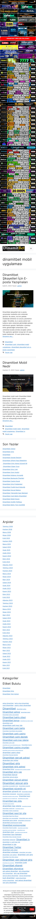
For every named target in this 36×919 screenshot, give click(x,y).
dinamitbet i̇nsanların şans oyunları (10, 796)
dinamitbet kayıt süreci (23, 798)
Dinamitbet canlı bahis (14, 728)
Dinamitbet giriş (11, 763)
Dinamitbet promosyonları (14, 825)
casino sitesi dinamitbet (22, 705)
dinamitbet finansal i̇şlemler (10, 755)
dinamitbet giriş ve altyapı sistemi (22, 769)
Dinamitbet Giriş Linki (10, 469)
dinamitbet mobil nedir (13, 429)
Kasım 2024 (7, 556)
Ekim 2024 (6, 559)
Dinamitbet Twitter (12, 847)
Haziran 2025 (7, 541)
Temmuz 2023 (8, 603)
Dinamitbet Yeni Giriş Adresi (10, 857)
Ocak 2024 (6, 585)
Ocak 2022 (6, 656)
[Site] (18, 65)
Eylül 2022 (6, 633)
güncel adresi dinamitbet (10, 876)
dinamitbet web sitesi (10, 850)
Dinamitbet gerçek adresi (16, 757)
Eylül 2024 (6, 562)
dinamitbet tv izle (9, 844)
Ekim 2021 (6, 665)
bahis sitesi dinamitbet (22, 703)
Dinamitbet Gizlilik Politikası (12, 502)
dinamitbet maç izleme (12, 806)
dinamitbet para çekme (10, 820)
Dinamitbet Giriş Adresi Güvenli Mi (15, 463)
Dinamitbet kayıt (24, 796)
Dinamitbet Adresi (9, 449)
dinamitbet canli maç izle (12, 725)
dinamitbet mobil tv (19, 808)
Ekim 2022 (6, 630)
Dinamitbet (9, 342)
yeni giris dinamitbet (10, 882)
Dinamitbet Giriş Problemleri (12, 484)
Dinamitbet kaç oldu (12, 801)
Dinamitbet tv (20, 431)
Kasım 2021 (7, 662)
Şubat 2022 (7, 653)
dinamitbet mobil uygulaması (11, 810)
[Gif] (18, 104)
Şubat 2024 (7, 582)
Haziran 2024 (7, 571)
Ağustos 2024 (7, 565)
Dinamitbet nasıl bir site (14, 813)
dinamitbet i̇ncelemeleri (23, 794)
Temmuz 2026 (8, 526)
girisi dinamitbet (8, 873)
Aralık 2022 (7, 624)
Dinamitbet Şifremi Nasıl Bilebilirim (15, 460)
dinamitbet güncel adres (10, 777)
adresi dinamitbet (8, 703)
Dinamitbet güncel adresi (15, 780)
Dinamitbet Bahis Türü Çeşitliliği (14, 505)
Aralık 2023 (7, 588)
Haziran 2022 (7, 642)
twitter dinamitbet (8, 880)
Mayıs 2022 (7, 644)
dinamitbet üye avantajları (8, 862)
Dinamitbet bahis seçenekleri (11, 714)
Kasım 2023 (7, 591)
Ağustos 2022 (7, 636)
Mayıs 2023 (7, 609)
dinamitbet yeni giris (25, 855)
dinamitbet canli (10, 344)
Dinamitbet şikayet (12, 865)
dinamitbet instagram (9, 794)
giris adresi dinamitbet (10, 871)
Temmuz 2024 (8, 568)
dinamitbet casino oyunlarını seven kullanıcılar (13, 750)
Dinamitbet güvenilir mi (14, 788)
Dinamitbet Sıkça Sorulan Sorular (12, 837)
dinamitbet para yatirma (26, 818)
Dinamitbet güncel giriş (15, 783)
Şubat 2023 (7, 618)
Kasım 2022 (7, 627)
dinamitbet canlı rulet (8, 742)
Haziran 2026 (7, 529)
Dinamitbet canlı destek (15, 736)
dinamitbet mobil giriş (9, 808)
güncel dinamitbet (25, 876)
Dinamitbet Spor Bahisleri (12, 834)
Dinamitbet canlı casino (14, 733)
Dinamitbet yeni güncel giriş (17, 859)
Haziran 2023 (7, 606)
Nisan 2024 (7, 577)
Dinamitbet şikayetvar (13, 868)
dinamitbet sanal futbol (23, 827)
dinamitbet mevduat (26, 806)
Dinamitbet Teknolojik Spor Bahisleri (15, 493)
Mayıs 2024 (7, 574)
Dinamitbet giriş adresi (14, 766)
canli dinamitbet (8, 705)
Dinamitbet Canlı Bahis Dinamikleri (15, 496)
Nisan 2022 (7, 647)
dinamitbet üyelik (21, 862)
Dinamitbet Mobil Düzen (11, 499)
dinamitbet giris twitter (10, 760)
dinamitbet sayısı (21, 830)
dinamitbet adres (21, 709)
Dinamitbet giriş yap (12, 772)
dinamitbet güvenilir (24, 786)
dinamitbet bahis (25, 712)
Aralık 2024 (7, 553)
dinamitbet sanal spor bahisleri (9, 830)
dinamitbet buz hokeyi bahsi (26, 720)
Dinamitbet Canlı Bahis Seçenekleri (12, 731)
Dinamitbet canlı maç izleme (15, 740)
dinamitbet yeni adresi (10, 855)
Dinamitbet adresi (11, 712)
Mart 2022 (6, 650)
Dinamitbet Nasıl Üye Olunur (10, 816)
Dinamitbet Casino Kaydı (11, 481)
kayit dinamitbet (9, 878)
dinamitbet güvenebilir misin (10, 786)
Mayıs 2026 (7, 532)
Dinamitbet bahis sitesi (14, 717)
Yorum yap (8, 352)
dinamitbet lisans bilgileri (8, 803)
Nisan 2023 (7, 612)
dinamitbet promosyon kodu (12, 823)
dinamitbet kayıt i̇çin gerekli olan (10, 798)
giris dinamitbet (24, 871)
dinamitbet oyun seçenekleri (10, 818)
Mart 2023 (6, 615)
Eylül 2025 (6, 538)
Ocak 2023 (6, 621)
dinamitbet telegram (9, 840)
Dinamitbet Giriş (8, 452)
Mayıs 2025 (7, 544)
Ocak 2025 (6, 550)
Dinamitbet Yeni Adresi (11, 694)
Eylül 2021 (6, 668)
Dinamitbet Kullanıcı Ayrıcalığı (13, 475)
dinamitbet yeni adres (25, 852)
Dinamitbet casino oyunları (16, 747)
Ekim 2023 (6, 594)
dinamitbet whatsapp (10, 852)
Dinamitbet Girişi (8, 769)
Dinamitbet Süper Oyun (11, 466)
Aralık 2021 (6, 659)
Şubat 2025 (7, 547)
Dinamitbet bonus (11, 720)
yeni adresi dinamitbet (23, 880)
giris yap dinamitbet (20, 873)
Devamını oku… (8, 336)
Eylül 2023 (6, 597)
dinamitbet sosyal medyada (21, 832)
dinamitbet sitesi (8, 832)
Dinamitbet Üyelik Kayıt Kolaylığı (14, 487)
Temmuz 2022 (8, 639)
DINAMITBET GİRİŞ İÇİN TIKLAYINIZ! (18, 38)
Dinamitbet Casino (27, 745)
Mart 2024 (6, 579)
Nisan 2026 (7, 535)
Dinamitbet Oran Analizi (11, 472)
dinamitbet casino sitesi (11, 752)
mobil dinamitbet (21, 878)
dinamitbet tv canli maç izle (11, 842)
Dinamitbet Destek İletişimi (12, 458)
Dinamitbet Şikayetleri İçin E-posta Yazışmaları (15, 278)
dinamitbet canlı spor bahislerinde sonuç (12, 745)
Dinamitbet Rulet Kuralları (10, 827)
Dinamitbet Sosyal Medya (12, 490)
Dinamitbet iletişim (27, 791)
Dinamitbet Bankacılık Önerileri (13, 478)
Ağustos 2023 (7, 600)
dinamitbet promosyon (24, 820)
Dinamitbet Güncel (10, 775)
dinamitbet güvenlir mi (12, 791)
